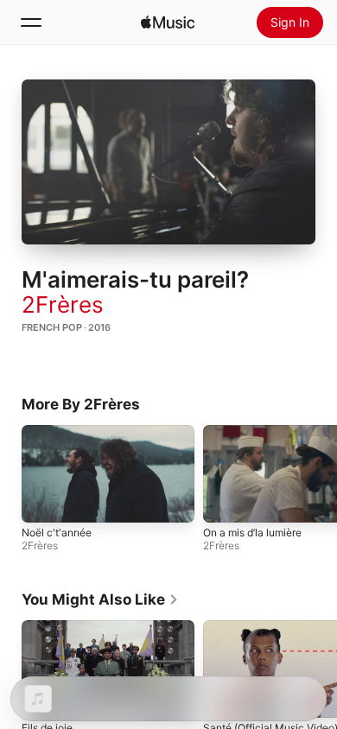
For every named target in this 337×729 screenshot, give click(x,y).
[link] (100, 599)
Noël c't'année (57, 532)
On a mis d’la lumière (252, 532)
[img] (167, 22)
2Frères (63, 304)
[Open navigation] (31, 22)
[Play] (168, 162)
